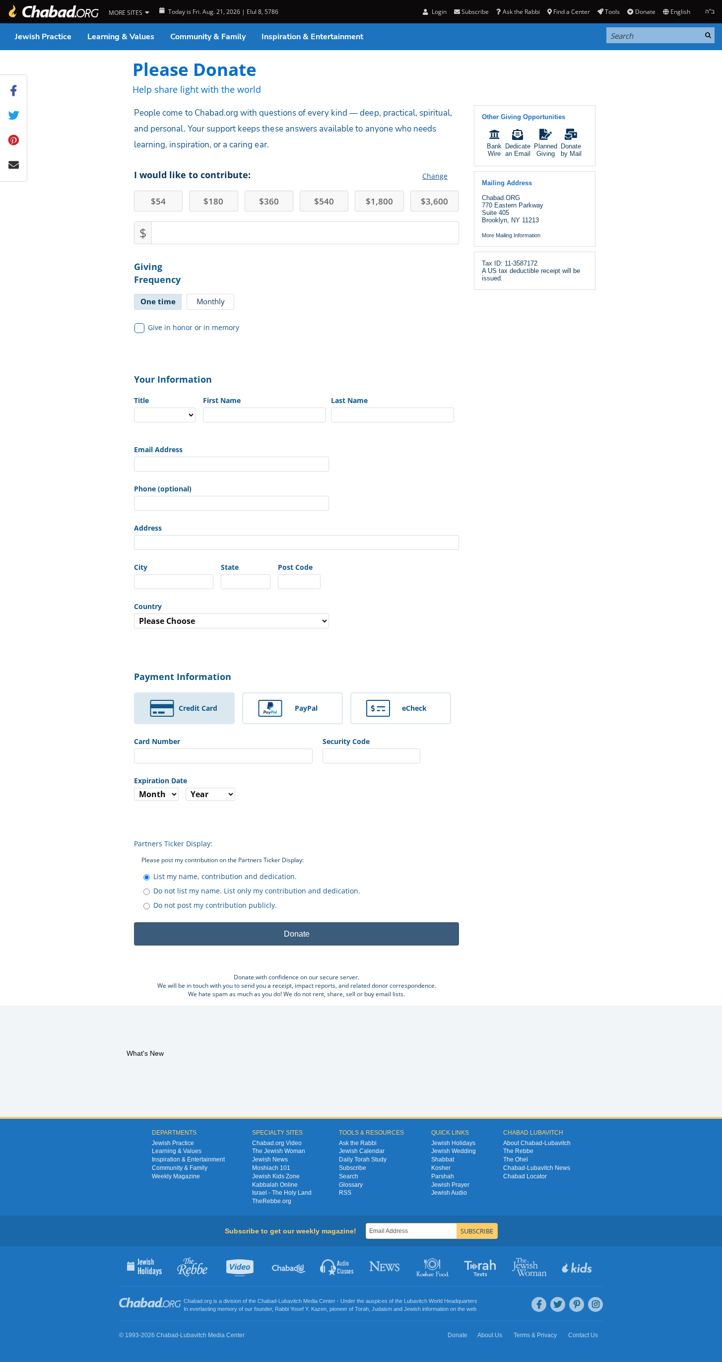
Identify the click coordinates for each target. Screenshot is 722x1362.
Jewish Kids (578, 1266)
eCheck (414, 708)
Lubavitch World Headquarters (440, 1301)
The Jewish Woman (278, 1151)
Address (148, 528)
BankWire (494, 149)
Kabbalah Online (275, 1184)
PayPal (306, 708)
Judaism (382, 1309)
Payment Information (182, 676)
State (230, 567)
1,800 (379, 201)
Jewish (412, 1309)
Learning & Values (120, 36)
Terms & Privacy (535, 1335)
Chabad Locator (525, 1176)
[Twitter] (557, 1304)
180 (213, 201)
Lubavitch (290, 1301)
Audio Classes (337, 1266)
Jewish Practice (43, 36)
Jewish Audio (449, 1192)
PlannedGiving (545, 149)
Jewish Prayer (450, 1184)
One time (158, 301)
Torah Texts (481, 1266)
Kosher (441, 1167)
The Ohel (515, 1159)
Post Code (295, 567)
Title (141, 400)
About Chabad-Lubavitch (537, 1143)
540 (324, 201)
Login (438, 11)
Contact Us (583, 1335)
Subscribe (352, 1167)
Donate (645, 11)
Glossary (351, 1184)
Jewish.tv (241, 1266)
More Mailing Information (511, 235)
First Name (222, 400)
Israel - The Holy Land (282, 1192)
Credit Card (198, 708)
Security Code (346, 741)
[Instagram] (595, 1304)
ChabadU (289, 1266)
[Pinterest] (576, 1304)
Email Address (158, 449)
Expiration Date (160, 780)
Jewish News (270, 1159)
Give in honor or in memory (193, 327)
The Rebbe (518, 1151)
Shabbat (442, 1159)
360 (269, 201)
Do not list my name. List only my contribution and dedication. (256, 890)
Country (148, 606)
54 (158, 201)
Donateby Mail (571, 149)
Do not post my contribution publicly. (215, 905)
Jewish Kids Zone (276, 1176)
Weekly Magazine (176, 1176)
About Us (489, 1335)
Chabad (267, 1301)
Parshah (442, 1176)
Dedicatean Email (517, 149)
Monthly (211, 301)
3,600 (434, 201)
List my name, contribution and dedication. (225, 876)
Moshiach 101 (271, 1167)
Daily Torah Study (363, 1159)
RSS (345, 1192)
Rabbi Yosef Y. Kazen (301, 1309)
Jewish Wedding (453, 1151)
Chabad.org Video (277, 1143)
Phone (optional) (163, 488)
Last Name (349, 400)
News (385, 1266)
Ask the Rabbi (521, 11)
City (140, 567)
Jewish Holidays (453, 1143)
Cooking (433, 1266)
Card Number (157, 741)
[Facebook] (538, 1304)
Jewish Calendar (362, 1151)
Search (348, 1176)
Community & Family (208, 36)
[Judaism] (53, 11)
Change (435, 176)
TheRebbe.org (271, 1201)
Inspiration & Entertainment (312, 36)
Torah (362, 1309)
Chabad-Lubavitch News (536, 1167)
